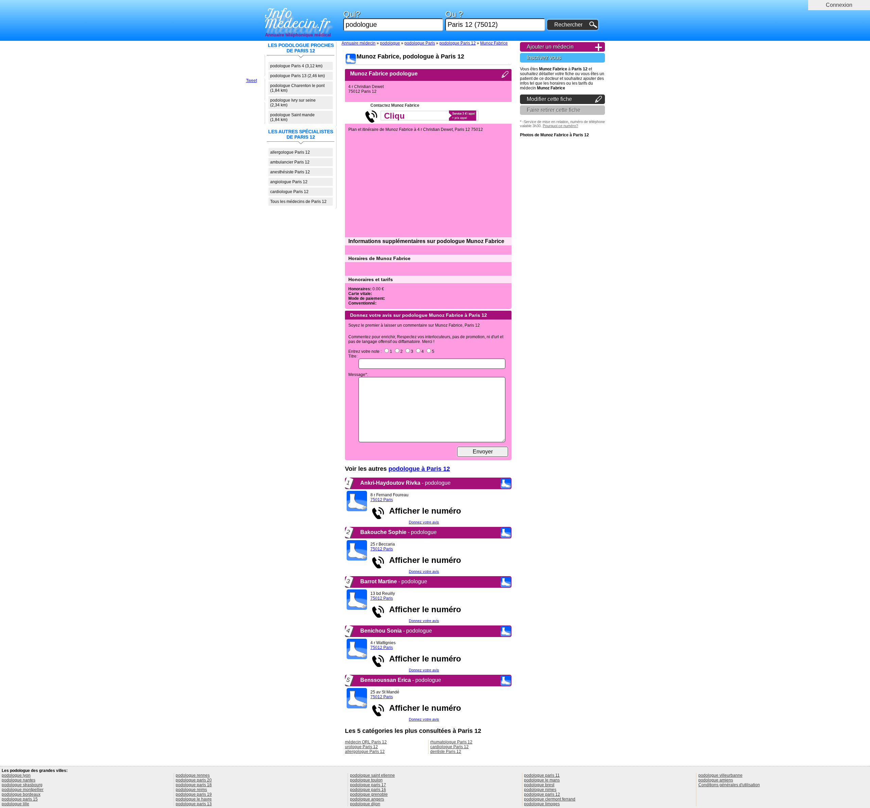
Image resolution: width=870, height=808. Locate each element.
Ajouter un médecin (550, 47)
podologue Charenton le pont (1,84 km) (297, 88)
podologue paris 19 (194, 794)
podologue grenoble (369, 794)
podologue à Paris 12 (419, 468)
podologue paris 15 (20, 799)
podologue (390, 43)
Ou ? (454, 14)
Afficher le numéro (423, 510)
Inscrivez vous (544, 58)
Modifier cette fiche (549, 99)
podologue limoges (542, 804)
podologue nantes (18, 780)
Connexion (839, 5)
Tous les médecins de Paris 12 (298, 201)
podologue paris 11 (542, 775)
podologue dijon (365, 804)
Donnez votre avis (424, 522)
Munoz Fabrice (494, 43)
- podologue (405, 483)
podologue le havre (194, 799)
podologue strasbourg (22, 785)
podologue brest (539, 785)
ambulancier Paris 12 (290, 162)
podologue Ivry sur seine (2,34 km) (293, 102)
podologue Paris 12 (457, 43)
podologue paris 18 (194, 785)
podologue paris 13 (194, 804)
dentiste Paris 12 (445, 751)
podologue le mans (542, 780)
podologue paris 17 (368, 785)
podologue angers (367, 799)
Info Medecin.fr (298, 18)
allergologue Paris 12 (290, 152)
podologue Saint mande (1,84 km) (292, 117)
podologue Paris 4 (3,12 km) (296, 66)
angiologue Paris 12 (289, 181)
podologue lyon (16, 775)
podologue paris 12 (542, 794)
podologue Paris (419, 43)
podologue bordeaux (21, 794)
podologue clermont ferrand (549, 799)
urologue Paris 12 (361, 746)
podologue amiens (715, 780)
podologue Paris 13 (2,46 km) (297, 75)
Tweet (251, 80)
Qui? (351, 14)
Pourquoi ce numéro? (560, 126)
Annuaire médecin (359, 43)
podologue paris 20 (194, 780)
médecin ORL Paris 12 (366, 742)
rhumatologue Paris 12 (451, 742)
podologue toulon (366, 780)
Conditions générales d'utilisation (729, 785)
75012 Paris (381, 499)
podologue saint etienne (372, 775)
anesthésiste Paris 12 (290, 172)
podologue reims (191, 789)
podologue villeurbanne (720, 775)
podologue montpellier (23, 789)
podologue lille (15, 804)
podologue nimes (540, 789)
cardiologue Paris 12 (289, 191)
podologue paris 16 (368, 789)
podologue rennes (193, 775)
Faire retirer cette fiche (553, 110)
